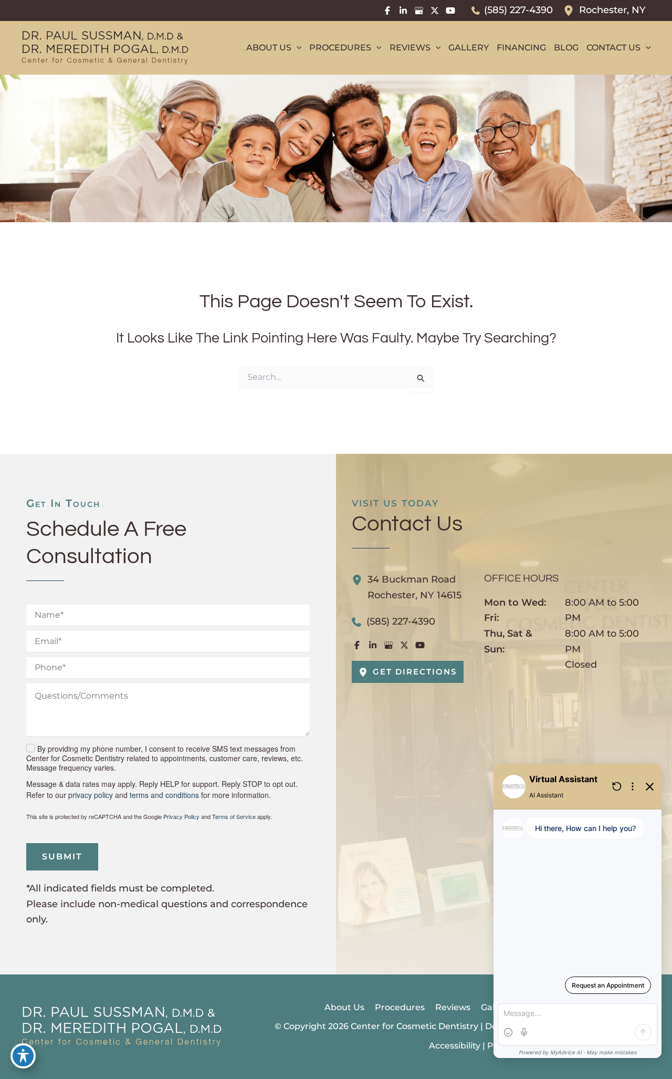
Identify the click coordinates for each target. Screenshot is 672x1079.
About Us (344, 1007)
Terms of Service (234, 816)
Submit (62, 857)
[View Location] (571, 10)
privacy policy (90, 795)
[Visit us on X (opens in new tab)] (434, 10)
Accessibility (454, 1046)
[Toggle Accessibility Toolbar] (23, 1055)
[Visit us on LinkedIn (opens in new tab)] (403, 10)
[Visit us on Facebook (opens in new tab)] (387, 10)
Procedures (400, 1007)
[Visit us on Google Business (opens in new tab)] (419, 10)
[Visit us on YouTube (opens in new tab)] (450, 10)
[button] (296, 48)
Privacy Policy (181, 816)
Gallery (495, 1007)
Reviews (452, 1007)
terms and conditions (164, 795)
